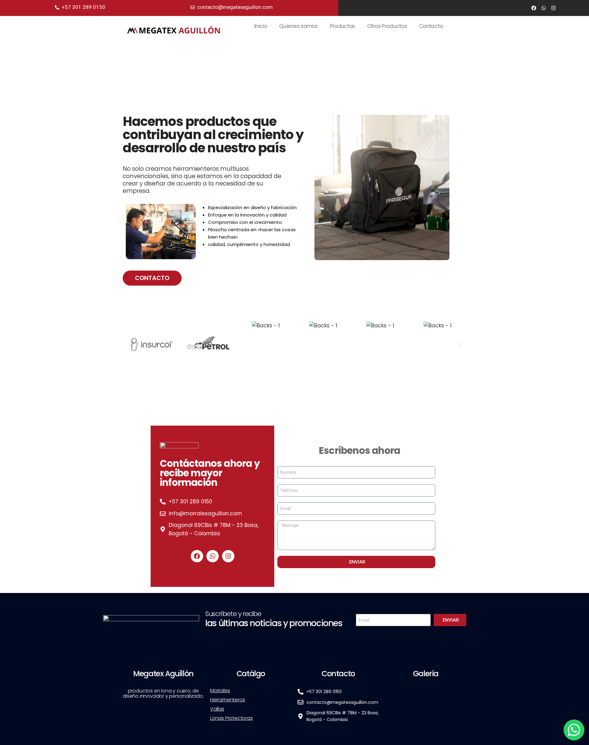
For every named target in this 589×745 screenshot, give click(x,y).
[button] (129, 344)
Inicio (260, 26)
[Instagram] (553, 8)
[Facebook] (534, 8)
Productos (342, 26)
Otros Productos (387, 26)
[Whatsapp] (544, 8)
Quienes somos (298, 26)
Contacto (431, 26)
